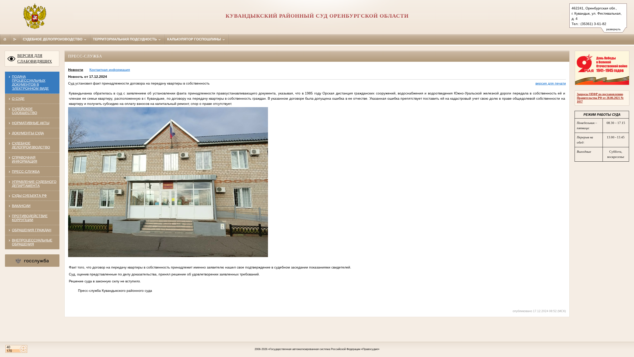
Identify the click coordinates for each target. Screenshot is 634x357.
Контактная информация (109, 70)
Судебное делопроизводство (53, 39)
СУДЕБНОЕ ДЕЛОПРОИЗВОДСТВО (31, 145)
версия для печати (550, 83)
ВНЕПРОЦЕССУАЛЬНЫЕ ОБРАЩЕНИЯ (32, 242)
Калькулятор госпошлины (194, 39)
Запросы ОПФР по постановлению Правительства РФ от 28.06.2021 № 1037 (600, 97)
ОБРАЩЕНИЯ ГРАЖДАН (31, 230)
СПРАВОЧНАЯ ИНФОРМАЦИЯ (24, 159)
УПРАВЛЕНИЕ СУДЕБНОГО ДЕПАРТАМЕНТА (34, 184)
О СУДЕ (18, 99)
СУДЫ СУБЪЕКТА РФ (29, 196)
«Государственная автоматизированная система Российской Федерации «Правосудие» (323, 349)
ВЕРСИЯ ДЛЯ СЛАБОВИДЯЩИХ (34, 58)
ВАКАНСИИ (21, 206)
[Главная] (5, 39)
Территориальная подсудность (125, 39)
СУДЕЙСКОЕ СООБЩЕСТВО (24, 111)
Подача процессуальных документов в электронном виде (30, 82)
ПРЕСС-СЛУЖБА (26, 172)
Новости (75, 70)
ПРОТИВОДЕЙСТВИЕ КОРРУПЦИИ (30, 218)
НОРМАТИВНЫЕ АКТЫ (30, 123)
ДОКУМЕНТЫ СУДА (28, 133)
